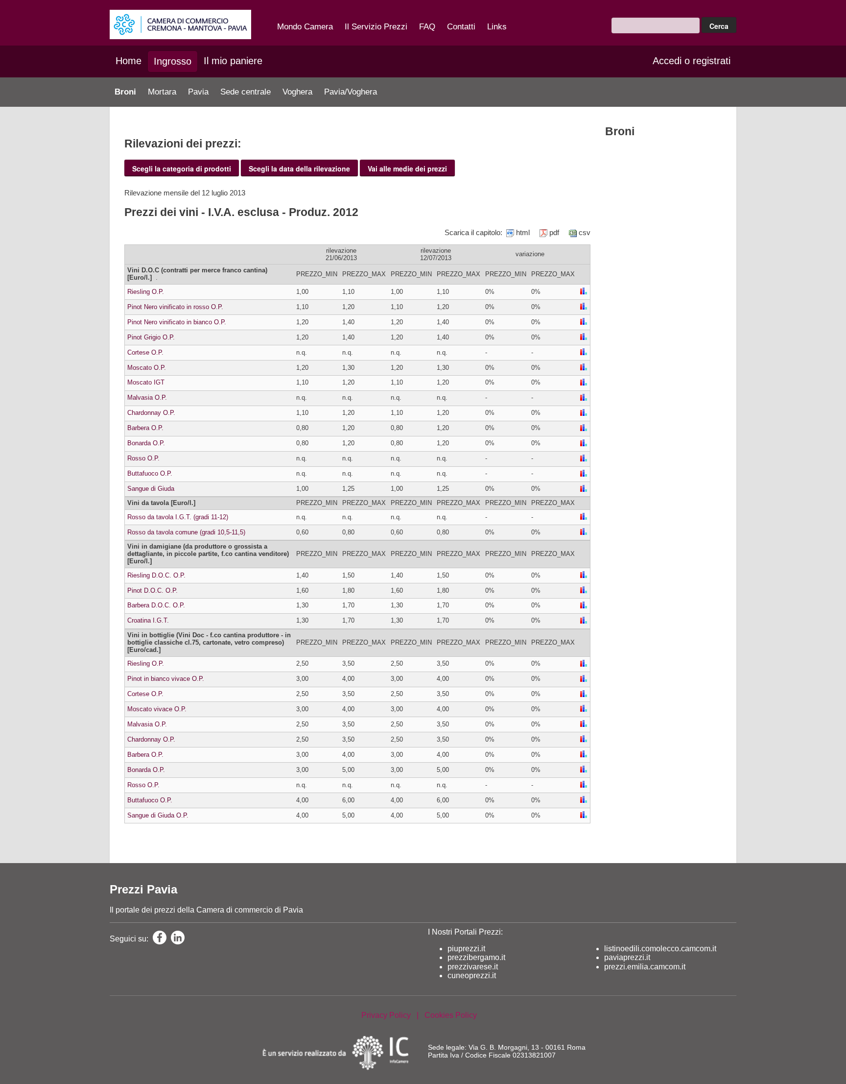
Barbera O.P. (145, 428)
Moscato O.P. (146, 367)
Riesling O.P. (145, 291)
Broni (125, 91)
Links (497, 26)
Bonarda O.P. (146, 443)
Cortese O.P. (145, 352)
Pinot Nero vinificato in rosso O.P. (175, 307)
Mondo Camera (305, 26)
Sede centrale (245, 91)
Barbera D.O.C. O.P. (156, 605)
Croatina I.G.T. (148, 620)
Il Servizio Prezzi (376, 26)
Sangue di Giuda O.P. (157, 815)
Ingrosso (172, 61)
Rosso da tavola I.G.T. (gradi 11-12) (177, 517)
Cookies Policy (450, 1015)
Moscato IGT (145, 382)
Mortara (162, 91)
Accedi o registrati (691, 60)
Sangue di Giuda (150, 488)
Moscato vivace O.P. (157, 709)
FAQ (427, 26)
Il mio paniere (233, 60)
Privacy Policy (386, 1015)
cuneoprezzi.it (471, 975)
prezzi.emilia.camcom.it (644, 967)
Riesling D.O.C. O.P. (156, 575)
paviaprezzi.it (627, 957)
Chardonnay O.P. (151, 412)
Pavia (198, 91)
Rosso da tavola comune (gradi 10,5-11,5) (186, 532)
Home (128, 60)
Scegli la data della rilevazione (299, 168)
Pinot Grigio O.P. (151, 337)
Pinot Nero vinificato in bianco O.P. (176, 322)
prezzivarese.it (472, 967)
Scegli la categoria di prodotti (181, 168)
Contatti (461, 26)
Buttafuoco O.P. (149, 473)
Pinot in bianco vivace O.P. (165, 678)
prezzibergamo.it (476, 957)
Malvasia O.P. (147, 397)
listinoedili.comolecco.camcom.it (660, 948)
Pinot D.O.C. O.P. (152, 590)
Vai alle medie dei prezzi (407, 168)
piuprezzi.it (466, 948)
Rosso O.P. (143, 458)
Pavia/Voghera (350, 91)
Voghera (297, 91)
